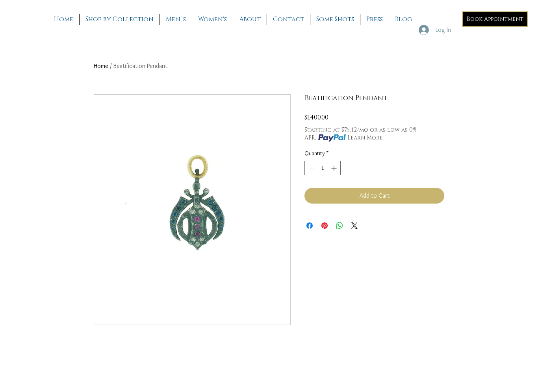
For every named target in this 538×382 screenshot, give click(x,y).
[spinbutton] (322, 168)
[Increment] (334, 168)
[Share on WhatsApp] (339, 225)
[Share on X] (354, 225)
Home (101, 66)
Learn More (365, 137)
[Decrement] (310, 168)
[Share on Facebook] (309, 225)
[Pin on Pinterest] (324, 225)
